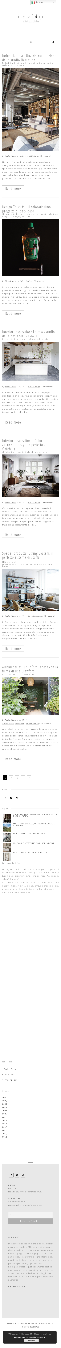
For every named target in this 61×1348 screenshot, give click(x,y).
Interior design (34, 386)
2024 (4, 1104)
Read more (13, 188)
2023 (4, 1107)
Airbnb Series (8, 723)
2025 (4, 1101)
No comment (45, 156)
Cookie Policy (10, 1069)
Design (29, 281)
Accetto (31, 1340)
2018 (4, 1124)
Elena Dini (9, 281)
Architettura (32, 156)
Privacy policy (10, 1080)
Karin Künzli (10, 156)
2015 (4, 1133)
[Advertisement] (20, 924)
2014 (4, 1137)
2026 (4, 1097)
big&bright (20, 723)
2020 (4, 1117)
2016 (4, 1130)
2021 (4, 1114)
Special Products (35, 616)
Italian (39, 2)
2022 (4, 1110)
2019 (4, 1120)
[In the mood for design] (30, 8)
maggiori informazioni (35, 1337)
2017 (4, 1127)
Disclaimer (9, 1074)
